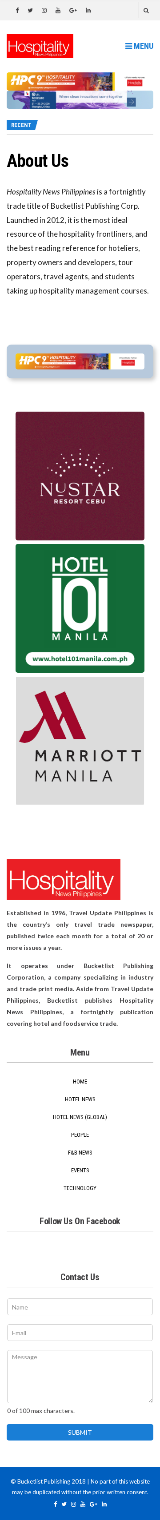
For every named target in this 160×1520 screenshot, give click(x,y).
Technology (80, 1188)
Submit (80, 1432)
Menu (142, 46)
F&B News (80, 1152)
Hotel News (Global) (80, 1117)
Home (80, 1081)
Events (80, 1170)
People (80, 1134)
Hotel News (80, 1099)
